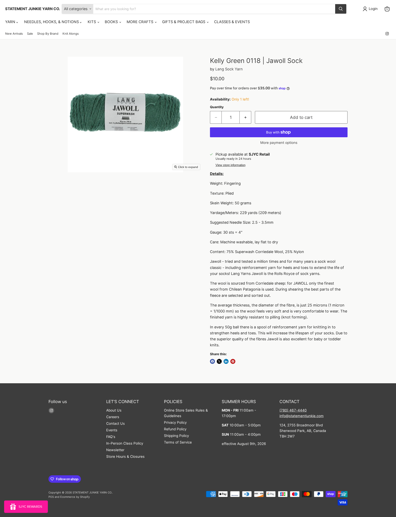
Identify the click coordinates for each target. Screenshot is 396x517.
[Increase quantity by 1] (245, 117)
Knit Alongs (70, 33)
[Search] (340, 9)
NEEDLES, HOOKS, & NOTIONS (52, 22)
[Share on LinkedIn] (226, 361)
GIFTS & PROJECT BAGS (184, 22)
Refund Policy (175, 429)
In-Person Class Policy (124, 443)
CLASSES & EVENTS (232, 22)
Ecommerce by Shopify (75, 496)
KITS (92, 22)
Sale (30, 33)
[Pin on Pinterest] (232, 361)
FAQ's (110, 437)
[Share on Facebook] (212, 361)
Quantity (217, 107)
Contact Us (115, 423)
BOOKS (112, 22)
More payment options (278, 143)
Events (111, 430)
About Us (113, 410)
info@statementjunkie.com (301, 416)
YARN (10, 22)
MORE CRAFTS (140, 22)
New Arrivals (14, 33)
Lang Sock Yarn (229, 69)
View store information (230, 165)
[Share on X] (219, 361)
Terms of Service (178, 442)
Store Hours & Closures (125, 456)
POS (51, 496)
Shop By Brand (47, 33)
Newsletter (115, 450)
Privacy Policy (175, 422)
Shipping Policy (176, 436)
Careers (112, 417)
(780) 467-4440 (293, 410)
